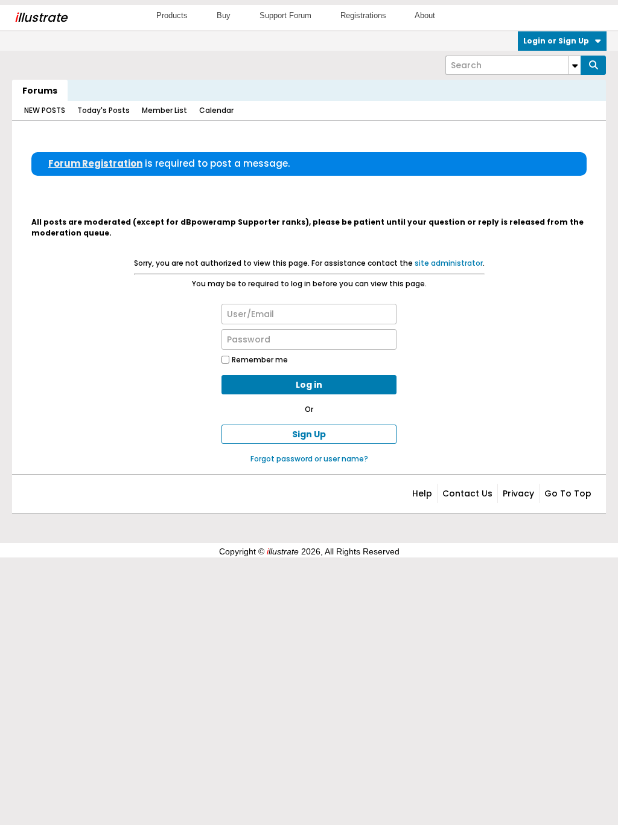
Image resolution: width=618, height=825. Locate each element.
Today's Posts (103, 110)
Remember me (260, 360)
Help (422, 493)
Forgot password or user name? (309, 459)
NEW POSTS (44, 110)
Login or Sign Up (556, 41)
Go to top (567, 493)
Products (172, 15)
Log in (309, 385)
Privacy (518, 493)
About (425, 15)
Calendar (216, 110)
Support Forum (285, 15)
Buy (224, 15)
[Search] (593, 65)
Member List (164, 110)
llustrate (40, 17)
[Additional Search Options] (574, 65)
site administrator (449, 263)
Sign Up (309, 434)
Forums (39, 91)
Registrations (363, 15)
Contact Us (467, 493)
